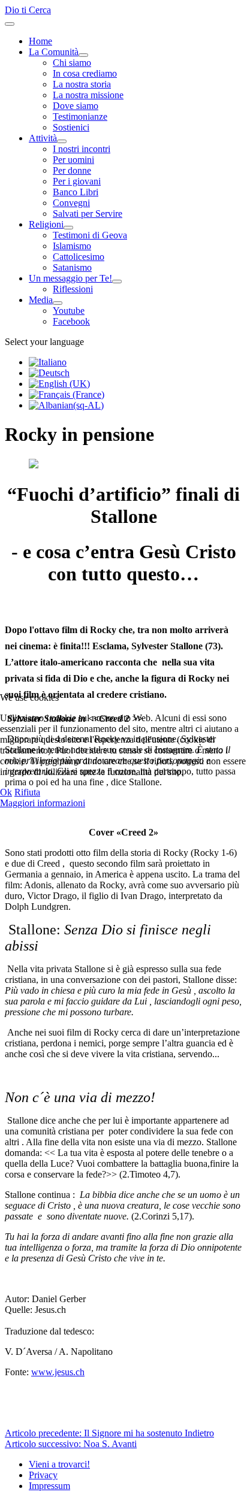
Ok (6, 792)
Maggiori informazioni (42, 803)
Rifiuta (27, 792)
